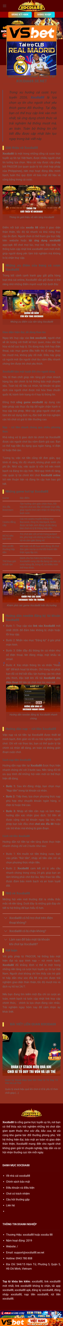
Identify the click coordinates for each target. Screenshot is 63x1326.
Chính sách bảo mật (18, 1181)
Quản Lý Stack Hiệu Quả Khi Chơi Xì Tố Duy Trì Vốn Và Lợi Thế (31, 1081)
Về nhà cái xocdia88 (18, 1175)
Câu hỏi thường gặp (18, 1199)
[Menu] (5, 6)
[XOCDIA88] (31, 6)
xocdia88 (28, 1234)
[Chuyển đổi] (6, 918)
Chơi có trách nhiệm (18, 1193)
